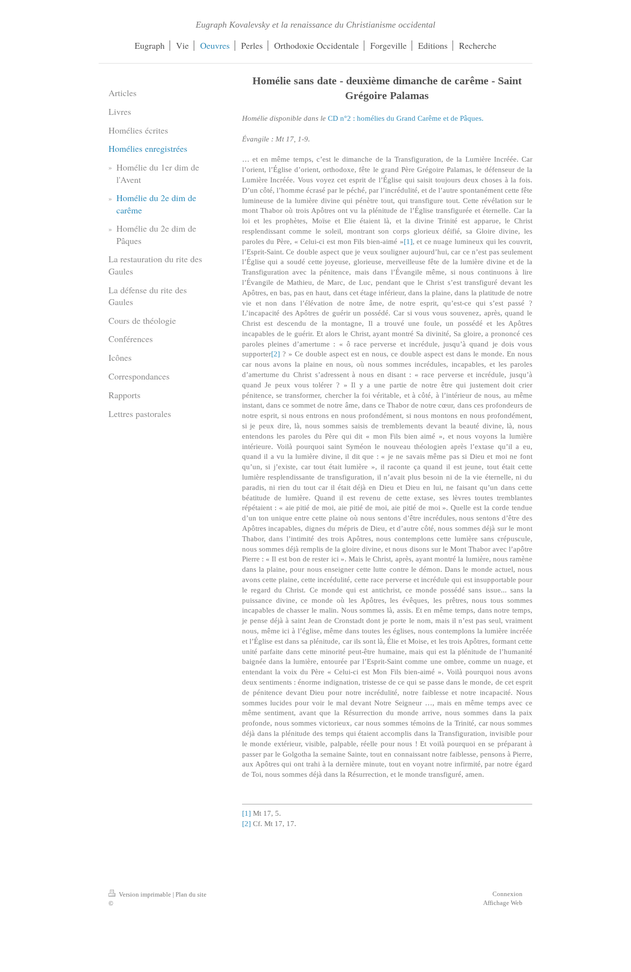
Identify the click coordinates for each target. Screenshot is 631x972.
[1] (408, 241)
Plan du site (191, 894)
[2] (275, 353)
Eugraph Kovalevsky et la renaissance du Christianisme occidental (315, 25)
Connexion (507, 894)
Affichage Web (503, 902)
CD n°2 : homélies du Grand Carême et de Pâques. (406, 118)
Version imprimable (145, 894)
